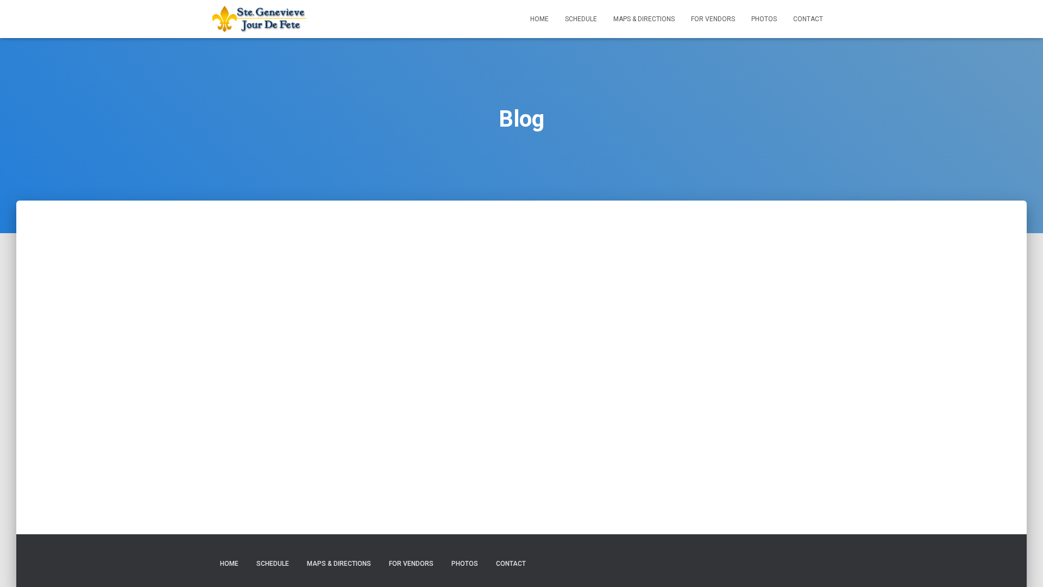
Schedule (581, 19)
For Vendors (713, 19)
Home (539, 19)
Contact (808, 19)
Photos (764, 19)
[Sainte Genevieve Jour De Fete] (259, 19)
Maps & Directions (644, 19)
